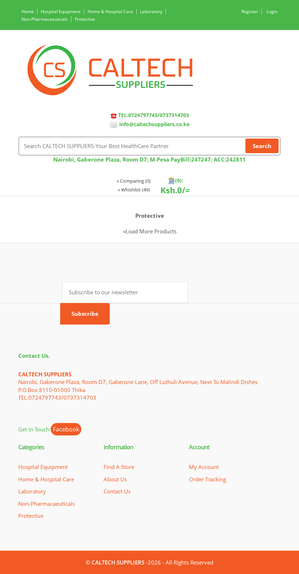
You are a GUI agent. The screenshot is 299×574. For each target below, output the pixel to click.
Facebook (66, 429)
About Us (115, 479)
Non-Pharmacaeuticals (45, 19)
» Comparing (134, 181)
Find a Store (119, 466)
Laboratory (151, 11)
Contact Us (117, 491)
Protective (85, 19)
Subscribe (84, 313)
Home (28, 11)
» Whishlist (134, 189)
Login (272, 11)
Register (249, 11)
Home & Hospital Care (110, 11)
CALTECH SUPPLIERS (118, 562)
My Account (204, 466)
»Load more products (149, 231)
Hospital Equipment (61, 11)
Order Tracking (207, 479)
